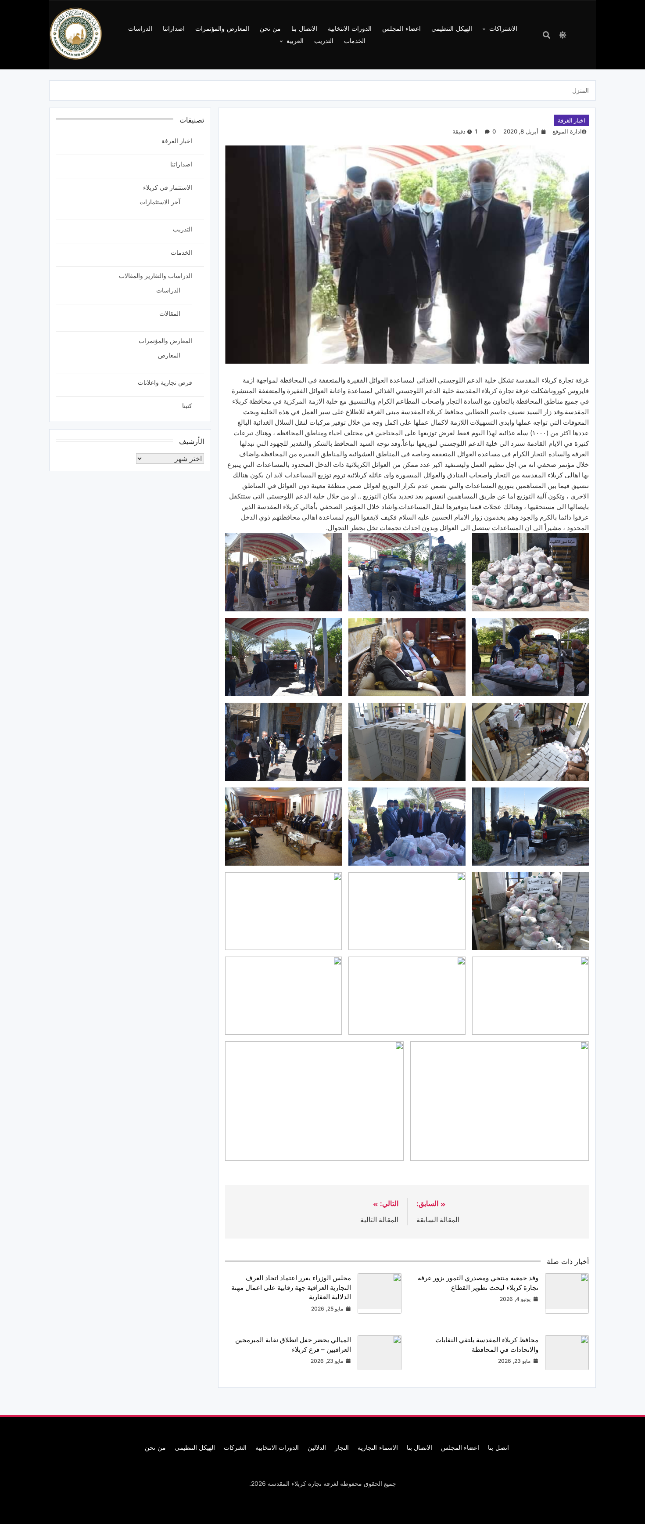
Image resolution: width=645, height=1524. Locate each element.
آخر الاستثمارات (160, 202)
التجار (342, 1447)
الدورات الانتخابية (350, 28)
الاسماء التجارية (378, 1447)
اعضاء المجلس (401, 28)
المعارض (169, 355)
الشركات (235, 1447)
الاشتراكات (503, 28)
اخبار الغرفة (571, 120)
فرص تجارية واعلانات (165, 382)
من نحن (270, 28)
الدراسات (140, 28)
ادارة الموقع (566, 131)
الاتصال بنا (304, 28)
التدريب (323, 40)
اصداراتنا (174, 28)
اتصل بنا (498, 1447)
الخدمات (355, 40)
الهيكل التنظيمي (451, 28)
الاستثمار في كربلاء (167, 187)
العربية (295, 40)
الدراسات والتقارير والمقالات (155, 275)
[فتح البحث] (546, 35)
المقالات (169, 313)
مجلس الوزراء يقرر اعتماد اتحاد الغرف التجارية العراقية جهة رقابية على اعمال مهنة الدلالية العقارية (291, 1287)
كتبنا (187, 405)
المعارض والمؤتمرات (222, 28)
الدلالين (317, 1447)
